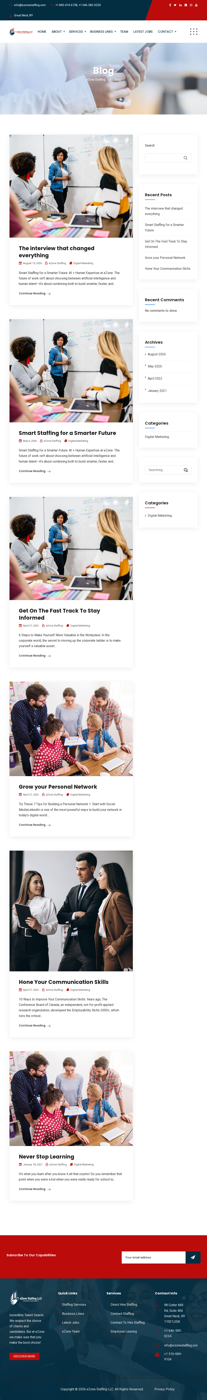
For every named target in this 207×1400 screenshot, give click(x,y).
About (57, 31)
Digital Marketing (83, 263)
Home (42, 31)
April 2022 (155, 378)
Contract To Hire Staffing (128, 1322)
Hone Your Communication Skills (64, 982)
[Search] (184, 470)
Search (150, 145)
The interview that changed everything (56, 252)
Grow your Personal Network (58, 786)
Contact (165, 31)
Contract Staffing (122, 1314)
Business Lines (101, 31)
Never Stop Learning (46, 1156)
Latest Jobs (143, 31)
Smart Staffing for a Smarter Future (67, 433)
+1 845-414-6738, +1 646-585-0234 (78, 5)
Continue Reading (32, 293)
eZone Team (71, 1331)
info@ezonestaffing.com (30, 5)
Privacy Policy (164, 1389)
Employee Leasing (124, 1331)
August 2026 (157, 354)
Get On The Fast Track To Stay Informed (59, 614)
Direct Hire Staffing (124, 1305)
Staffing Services (74, 1305)
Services (76, 31)
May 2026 (155, 366)
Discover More (24, 1356)
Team (124, 31)
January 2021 (157, 391)
